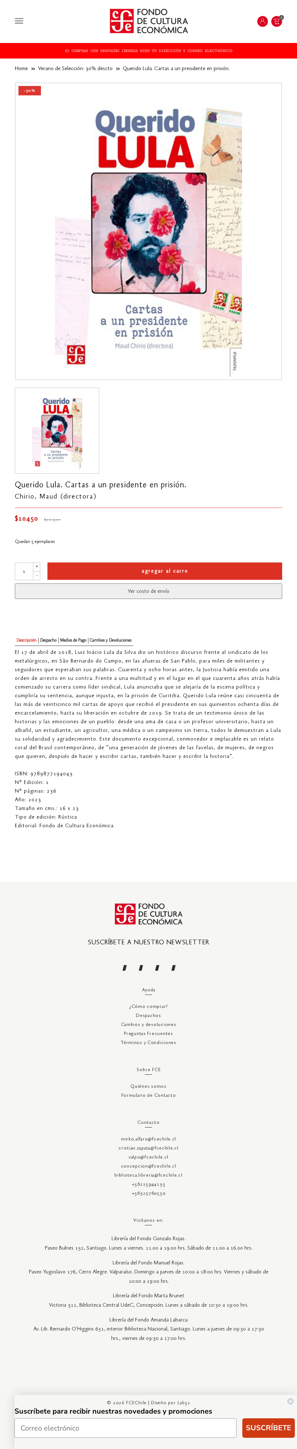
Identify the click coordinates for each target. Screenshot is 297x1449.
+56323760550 (149, 1193)
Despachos (148, 1015)
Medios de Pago (73, 640)
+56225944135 (149, 1184)
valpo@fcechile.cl (148, 1157)
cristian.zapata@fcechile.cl (148, 1148)
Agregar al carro (165, 571)
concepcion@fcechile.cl (148, 1166)
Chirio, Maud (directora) (56, 496)
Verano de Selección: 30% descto (75, 69)
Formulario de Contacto (148, 1095)
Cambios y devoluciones (148, 1024)
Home (21, 69)
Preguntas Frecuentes (148, 1033)
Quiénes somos (148, 1086)
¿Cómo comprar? (148, 1006)
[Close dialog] (290, 1401)
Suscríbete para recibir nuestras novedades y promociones (113, 1411)
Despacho (48, 640)
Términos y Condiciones (148, 1042)
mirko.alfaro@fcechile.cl (148, 1139)
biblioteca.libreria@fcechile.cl (148, 1175)
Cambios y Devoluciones (110, 640)
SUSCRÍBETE (268, 1428)
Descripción (27, 640)
